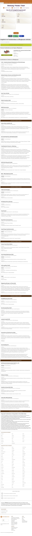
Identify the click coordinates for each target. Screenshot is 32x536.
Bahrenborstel (13, 473)
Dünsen (12, 453)
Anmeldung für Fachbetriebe (15, 517)
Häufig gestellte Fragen (14, 527)
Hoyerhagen (2, 470)
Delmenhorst (23, 459)
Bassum (2, 456)
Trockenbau (13, 2)
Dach (22, 518)
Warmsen (23, 476)
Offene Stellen (13, 530)
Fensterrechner (29, 2)
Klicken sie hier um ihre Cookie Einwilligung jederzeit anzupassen (7, 532)
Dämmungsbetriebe (14, 519)
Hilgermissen (2, 484)
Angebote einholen (3, 512)
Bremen (23, 456)
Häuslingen (23, 462)
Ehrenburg (2, 467)
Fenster (9, 2)
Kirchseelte (13, 450)
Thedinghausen (13, 459)
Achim (12, 487)
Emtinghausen (2, 473)
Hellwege (23, 473)
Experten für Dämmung (10, 416)
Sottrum (23, 481)
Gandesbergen (13, 467)
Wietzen (2, 479)
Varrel (12, 456)
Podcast (12, 529)
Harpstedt (13, 464)
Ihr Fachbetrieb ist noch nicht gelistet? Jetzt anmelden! (16, 411)
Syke (1, 462)
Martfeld (2, 476)
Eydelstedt (13, 470)
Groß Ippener (13, 476)
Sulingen (2, 464)
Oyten (23, 450)
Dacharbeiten (6, 2)
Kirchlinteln (23, 464)
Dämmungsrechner (24, 2)
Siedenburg (2, 459)
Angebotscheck (17, 2)
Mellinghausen (2, 453)
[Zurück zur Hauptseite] (5, 517)
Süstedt (2, 450)
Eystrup (12, 462)
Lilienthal (23, 470)
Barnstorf (13, 479)
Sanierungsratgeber (24, 521)
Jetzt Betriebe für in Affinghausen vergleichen (16, 120)
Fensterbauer (13, 520)
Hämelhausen (13, 481)
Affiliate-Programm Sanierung (15, 518)
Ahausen (23, 484)
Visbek (23, 467)
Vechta (23, 479)
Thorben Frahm (26, 426)
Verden (12, 484)
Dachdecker (12, 521)
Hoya (1, 481)
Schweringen (2, 487)
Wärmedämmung (9, 503)
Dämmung (1, 2)
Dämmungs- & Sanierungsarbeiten (6, 426)
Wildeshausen (23, 453)
